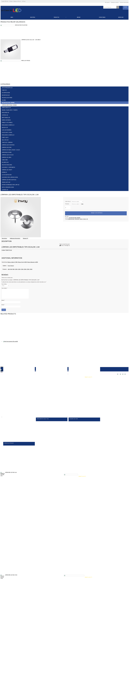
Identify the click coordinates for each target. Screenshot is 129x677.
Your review (4, 288)
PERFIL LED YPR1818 (25, 60)
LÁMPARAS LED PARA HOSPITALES (9, 179)
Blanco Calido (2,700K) (13, 262)
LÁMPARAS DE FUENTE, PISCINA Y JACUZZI (11, 150)
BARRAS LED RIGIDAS (6, 120)
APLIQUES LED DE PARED (7, 97)
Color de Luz (68, 201)
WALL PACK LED (5, 140)
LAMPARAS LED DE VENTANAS (8, 145)
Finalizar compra (114, 2)
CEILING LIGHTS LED (6, 182)
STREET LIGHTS (5, 137)
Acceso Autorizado (124, 2)
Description (4, 238)
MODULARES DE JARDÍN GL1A (8, 125)
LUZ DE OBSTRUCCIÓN (6, 174)
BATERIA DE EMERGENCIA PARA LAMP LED (10, 184)
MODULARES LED (5, 112)
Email (3, 304)
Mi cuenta (107, 2)
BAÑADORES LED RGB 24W (11, 472)
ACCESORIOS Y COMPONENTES (8, 167)
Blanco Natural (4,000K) (32, 262)
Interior (84, 219)
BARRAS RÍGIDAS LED (6, 107)
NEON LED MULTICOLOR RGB (21, 25)
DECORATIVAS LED (6, 95)
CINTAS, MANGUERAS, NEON (8, 187)
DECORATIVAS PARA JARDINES (8, 102)
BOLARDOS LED (5, 162)
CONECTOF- (4, 90)
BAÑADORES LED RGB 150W (11, 575)
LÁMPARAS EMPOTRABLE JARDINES (9, 105)
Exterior (81, 219)
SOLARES (4, 100)
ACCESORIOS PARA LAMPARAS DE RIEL (10, 177)
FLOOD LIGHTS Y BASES (7, 132)
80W (13, 269)
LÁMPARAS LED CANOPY (7, 169)
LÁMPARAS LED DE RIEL (7, 147)
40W (9, 269)
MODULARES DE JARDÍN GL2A (8, 135)
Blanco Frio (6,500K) (22, 262)
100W (16, 269)
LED (87, 219)
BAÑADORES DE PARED (6, 152)
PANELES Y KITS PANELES (7, 122)
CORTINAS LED (5, 115)
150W (22, 269)
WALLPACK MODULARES (7, 164)
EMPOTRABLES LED (6, 117)
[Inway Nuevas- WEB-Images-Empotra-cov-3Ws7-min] (21, 237)
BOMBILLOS (4, 172)
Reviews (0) (25, 238)
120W (19, 269)
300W (31, 269)
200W (25, 269)
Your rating (4, 284)
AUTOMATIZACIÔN (6, 92)
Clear (82, 203)
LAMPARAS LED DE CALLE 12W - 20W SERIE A (31, 39)
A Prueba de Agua (70, 219)
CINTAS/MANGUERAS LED (7, 87)
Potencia (67, 203)
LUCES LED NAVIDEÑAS (6, 130)
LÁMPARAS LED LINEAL (6, 157)
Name (3, 300)
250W (28, 269)
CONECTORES (5, 159)
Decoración (77, 219)
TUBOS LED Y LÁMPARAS (7, 142)
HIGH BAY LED (5, 127)
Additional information (15, 238)
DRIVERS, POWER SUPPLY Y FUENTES (9, 110)
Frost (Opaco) (11, 265)
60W (11, 269)
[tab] (4, 238)
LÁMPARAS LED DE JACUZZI (7, 154)
